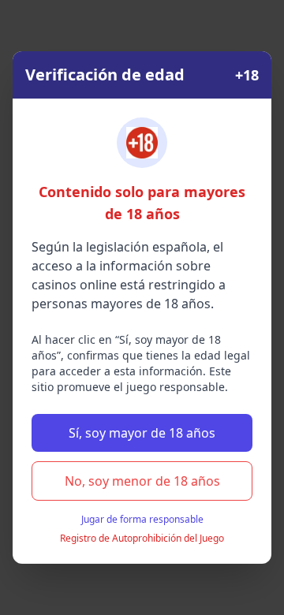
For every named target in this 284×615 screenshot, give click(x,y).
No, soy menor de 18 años (142, 481)
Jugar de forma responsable (142, 519)
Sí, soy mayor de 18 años (142, 433)
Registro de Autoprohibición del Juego (142, 538)
